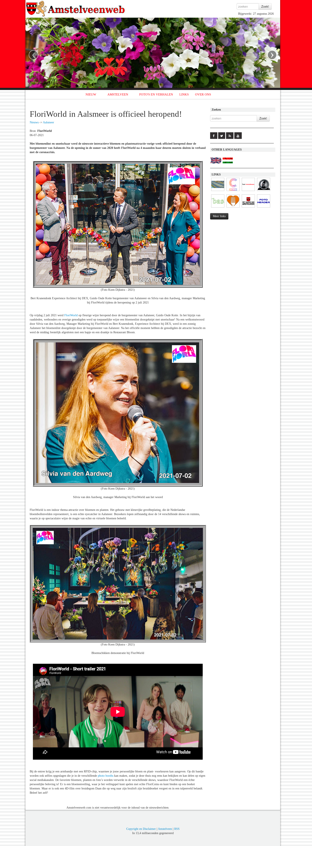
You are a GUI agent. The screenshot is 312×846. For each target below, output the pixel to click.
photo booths (105, 775)
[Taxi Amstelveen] (248, 191)
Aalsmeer (48, 122)
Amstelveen (165, 828)
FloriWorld (71, 315)
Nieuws (34, 122)
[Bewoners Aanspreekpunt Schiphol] (217, 207)
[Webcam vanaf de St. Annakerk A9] (217, 191)
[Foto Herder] (263, 207)
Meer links (219, 216)
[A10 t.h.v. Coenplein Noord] (263, 191)
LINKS (184, 94)
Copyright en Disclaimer (141, 828)
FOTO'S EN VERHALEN (156, 94)
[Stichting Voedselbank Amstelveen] (233, 207)
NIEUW (91, 94)
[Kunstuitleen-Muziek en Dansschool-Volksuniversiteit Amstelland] (233, 191)
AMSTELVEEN (117, 94)
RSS (177, 828)
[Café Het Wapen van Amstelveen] (248, 207)
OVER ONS (203, 94)
